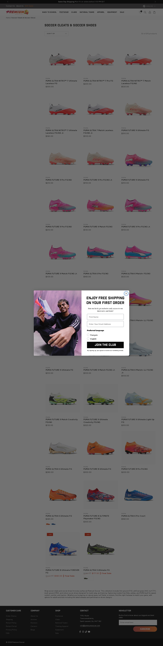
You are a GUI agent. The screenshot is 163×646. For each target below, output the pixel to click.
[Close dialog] (126, 293)
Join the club (105, 345)
